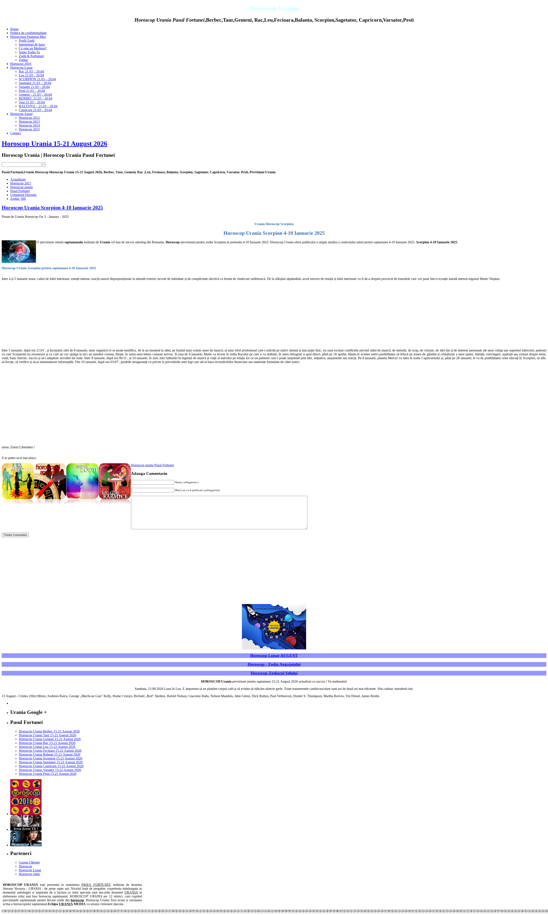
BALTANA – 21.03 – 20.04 (38, 106)
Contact (15, 133)
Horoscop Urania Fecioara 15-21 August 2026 (50, 750)
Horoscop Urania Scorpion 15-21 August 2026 (50, 758)
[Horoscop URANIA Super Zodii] (82, 505)
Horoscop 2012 (29, 118)
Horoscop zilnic (29, 874)
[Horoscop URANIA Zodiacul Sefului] (18, 505)
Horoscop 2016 (20, 64)
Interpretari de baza (32, 44)
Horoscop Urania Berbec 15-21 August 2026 (49, 731)
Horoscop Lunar (21, 67)
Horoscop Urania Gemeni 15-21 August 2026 (50, 739)
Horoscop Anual (21, 114)
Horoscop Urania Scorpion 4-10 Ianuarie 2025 (52, 207)
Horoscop (25, 866)
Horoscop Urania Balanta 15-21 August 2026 (49, 754)
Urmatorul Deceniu (23, 195)
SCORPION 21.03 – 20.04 (37, 79)
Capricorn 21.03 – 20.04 (35, 110)
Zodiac (23, 60)
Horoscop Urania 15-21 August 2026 (54, 143)
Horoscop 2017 (20, 183)
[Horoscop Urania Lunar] (26, 845)
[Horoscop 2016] (26, 814)
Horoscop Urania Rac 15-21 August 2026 (47, 743)
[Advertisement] (130, 315)
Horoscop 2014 (29, 125)
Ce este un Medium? (33, 48)
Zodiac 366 (18, 198)
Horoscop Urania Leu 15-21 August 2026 (47, 747)
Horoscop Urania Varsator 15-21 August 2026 (50, 770)
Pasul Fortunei (20, 191)
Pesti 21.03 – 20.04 (32, 91)
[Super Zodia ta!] (26, 829)
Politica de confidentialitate (28, 33)
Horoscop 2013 (29, 121)
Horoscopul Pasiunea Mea (28, 37)
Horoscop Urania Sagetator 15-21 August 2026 (51, 762)
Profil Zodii (26, 40)
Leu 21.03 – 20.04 (31, 75)
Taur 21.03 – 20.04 (32, 102)
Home (14, 29)
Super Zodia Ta (29, 52)
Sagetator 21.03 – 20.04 (35, 83)
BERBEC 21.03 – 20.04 (35, 98)
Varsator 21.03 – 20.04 (34, 87)
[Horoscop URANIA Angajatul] (50, 505)
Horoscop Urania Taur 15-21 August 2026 (47, 735)
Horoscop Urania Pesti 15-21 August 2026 (47, 774)
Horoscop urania (21, 187)
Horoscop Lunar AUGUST (274, 655)
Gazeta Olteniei (29, 862)
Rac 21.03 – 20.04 (31, 71)
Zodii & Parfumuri (31, 56)
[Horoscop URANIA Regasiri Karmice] (115, 505)
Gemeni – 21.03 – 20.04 (35, 94)
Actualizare (18, 179)
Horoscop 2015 (29, 129)
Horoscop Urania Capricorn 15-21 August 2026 (51, 766)
